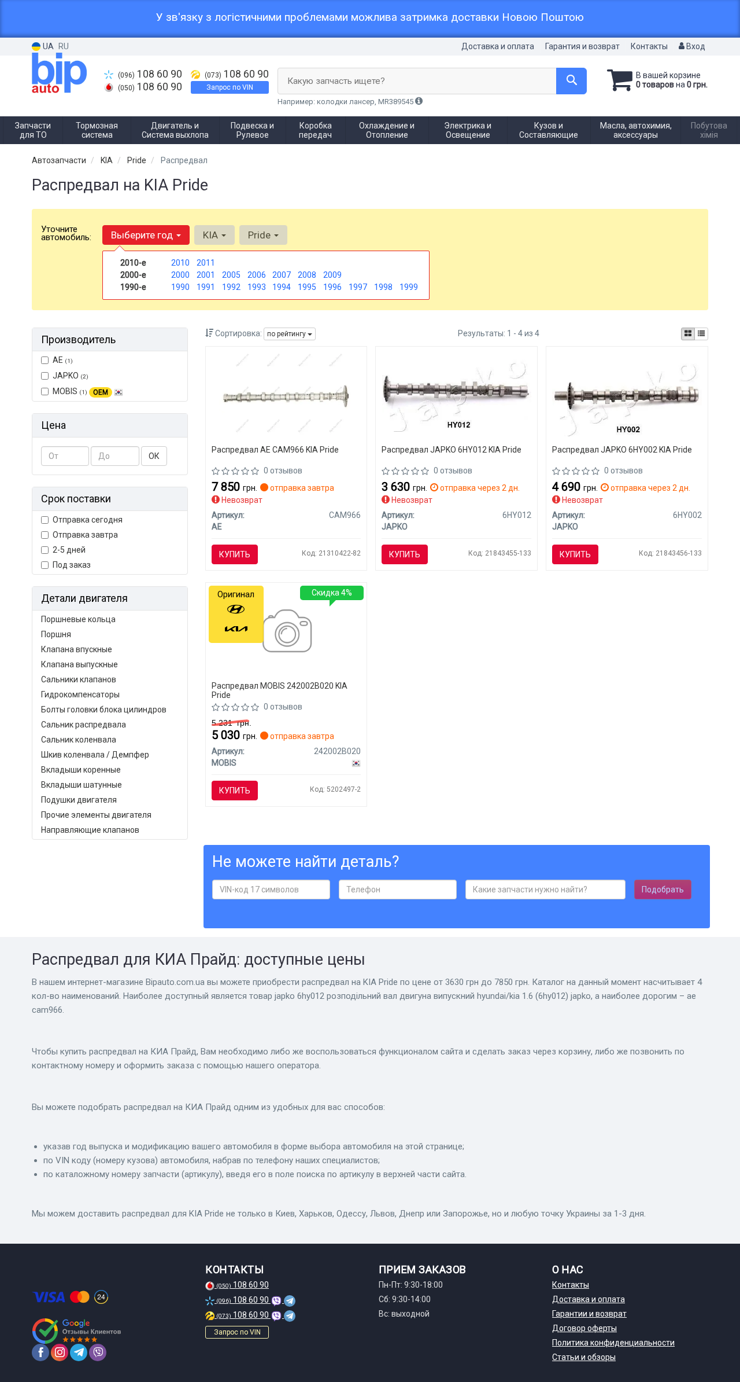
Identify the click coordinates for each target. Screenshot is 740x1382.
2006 (256, 275)
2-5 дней (69, 549)
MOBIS (80, 391)
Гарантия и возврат (582, 46)
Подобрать (663, 889)
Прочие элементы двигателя (96, 814)
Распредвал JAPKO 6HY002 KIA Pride (622, 449)
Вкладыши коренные (81, 769)
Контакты (649, 46)
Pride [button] (260, 235)
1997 (358, 287)
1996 (332, 287)
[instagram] (59, 1352)
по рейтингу (287, 334)
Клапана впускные (76, 649)
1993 (256, 287)
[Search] (571, 81)
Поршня (56, 634)
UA (47, 46)
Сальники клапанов (78, 679)
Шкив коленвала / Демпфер (95, 754)
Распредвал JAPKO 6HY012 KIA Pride (451, 449)
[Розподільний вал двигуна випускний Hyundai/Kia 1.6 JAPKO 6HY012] (457, 391)
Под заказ (72, 564)
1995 (307, 287)
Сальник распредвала (83, 724)
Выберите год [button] (143, 235)
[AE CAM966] (286, 396)
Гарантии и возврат (589, 1313)
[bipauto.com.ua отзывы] (76, 1331)
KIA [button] (211, 235)
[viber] (97, 1352)
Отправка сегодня (88, 519)
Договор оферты (584, 1328)
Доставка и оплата (497, 46)
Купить (234, 554)
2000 (180, 275)
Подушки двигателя (79, 799)
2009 (332, 275)
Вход (694, 46)
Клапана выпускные (79, 664)
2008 (307, 275)
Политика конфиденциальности (613, 1342)
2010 (180, 262)
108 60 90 (150, 74)
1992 (231, 287)
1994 (281, 287)
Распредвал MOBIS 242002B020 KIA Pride (279, 690)
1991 (206, 287)
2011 (206, 262)
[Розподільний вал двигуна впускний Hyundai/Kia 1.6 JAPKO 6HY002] (627, 393)
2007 (281, 275)
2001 (206, 275)
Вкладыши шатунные (81, 784)
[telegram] (78, 1352)
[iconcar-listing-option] (701, 334)
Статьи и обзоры (584, 1357)
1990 (180, 287)
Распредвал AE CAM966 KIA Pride (275, 449)
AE (63, 360)
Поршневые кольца (78, 619)
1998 (383, 287)
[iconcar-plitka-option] (688, 334)
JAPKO (70, 375)
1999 (408, 287)
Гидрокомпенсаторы (80, 694)
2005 (231, 275)
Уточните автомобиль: (66, 233)
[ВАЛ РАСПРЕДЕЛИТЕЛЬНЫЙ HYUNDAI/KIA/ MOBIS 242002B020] (286, 632)
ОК (154, 456)
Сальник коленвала (78, 739)
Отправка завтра (85, 534)
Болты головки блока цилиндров (103, 709)
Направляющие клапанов (90, 830)
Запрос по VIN (229, 87)
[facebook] (40, 1352)
